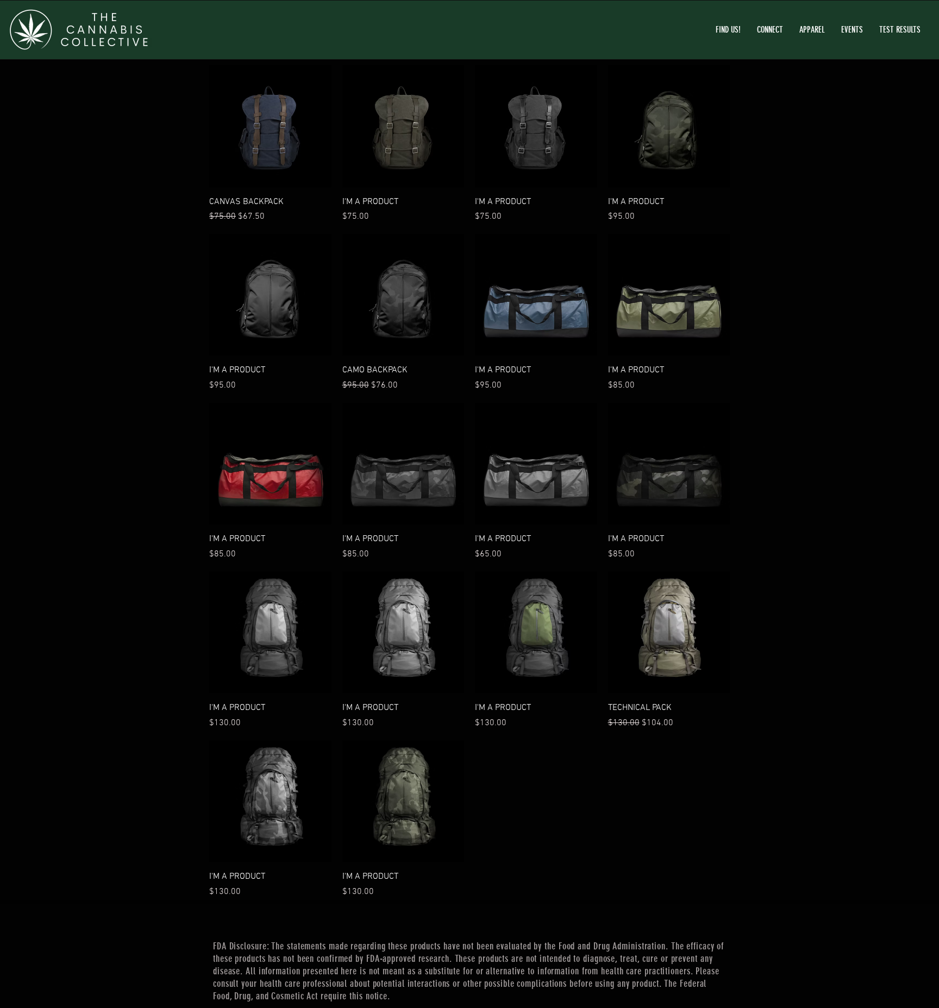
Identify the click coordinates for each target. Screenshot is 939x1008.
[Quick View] (270, 126)
